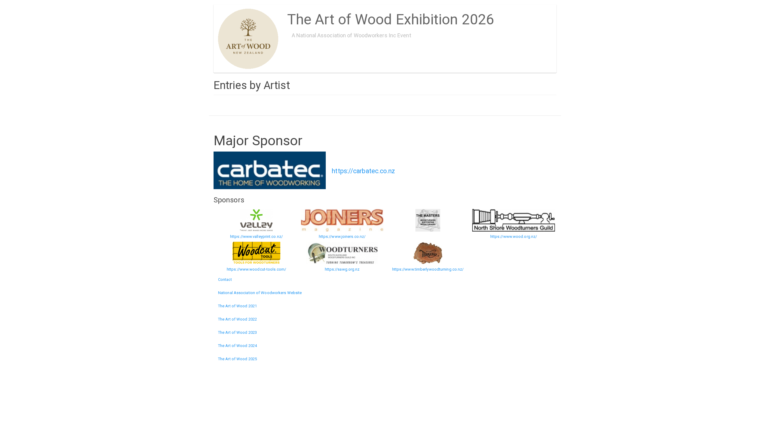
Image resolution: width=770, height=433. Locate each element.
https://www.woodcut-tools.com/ (256, 269)
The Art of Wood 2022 (237, 319)
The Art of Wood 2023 (237, 332)
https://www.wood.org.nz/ (513, 236)
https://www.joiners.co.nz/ (342, 236)
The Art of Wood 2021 (237, 306)
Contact (225, 279)
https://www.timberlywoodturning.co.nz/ (428, 269)
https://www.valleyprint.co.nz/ (256, 236)
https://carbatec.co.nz (363, 171)
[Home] (250, 39)
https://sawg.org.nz (342, 269)
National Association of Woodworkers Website (260, 292)
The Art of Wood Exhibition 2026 (390, 17)
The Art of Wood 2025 (237, 359)
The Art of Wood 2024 (237, 345)
